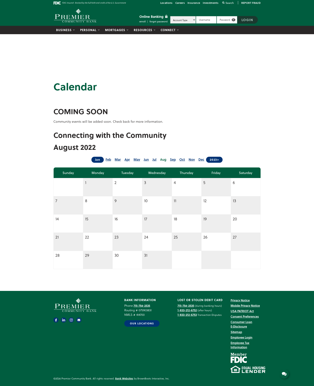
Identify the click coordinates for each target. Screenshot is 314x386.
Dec (201, 159)
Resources (143, 30)
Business (64, 30)
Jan (97, 159)
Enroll (142, 21)
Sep (173, 159)
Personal (88, 30)
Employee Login (241, 337)
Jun (146, 159)
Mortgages (115, 30)
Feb (108, 159)
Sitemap (236, 332)
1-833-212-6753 (187, 315)
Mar (118, 159)
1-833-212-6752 (187, 310)
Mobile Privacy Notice (245, 305)
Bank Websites (124, 378)
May (137, 159)
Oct (182, 159)
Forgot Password (159, 21)
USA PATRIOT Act (242, 311)
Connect (168, 30)
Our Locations (142, 323)
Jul (154, 159)
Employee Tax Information (240, 345)
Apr (127, 159)
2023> (214, 159)
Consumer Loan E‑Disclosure (241, 324)
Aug (163, 159)
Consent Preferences (245, 316)
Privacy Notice (240, 300)
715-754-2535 (142, 305)
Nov (192, 159)
